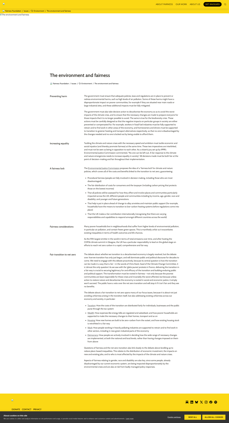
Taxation (91, 305)
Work (90, 327)
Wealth (91, 313)
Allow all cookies (214, 417)
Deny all (192, 417)
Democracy (93, 335)
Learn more (129, 419)
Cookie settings (174, 417)
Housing (91, 320)
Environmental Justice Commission (104, 168)
